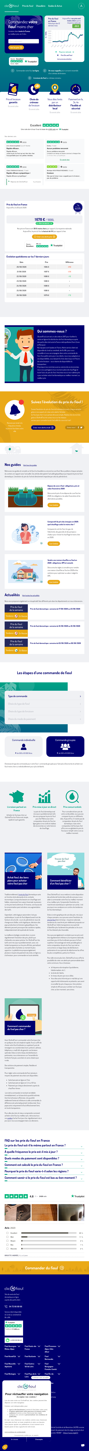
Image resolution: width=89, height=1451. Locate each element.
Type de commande (17, 696)
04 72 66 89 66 (15, 1306)
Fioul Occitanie (30, 1356)
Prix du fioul (27, 5)
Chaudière (40, 5)
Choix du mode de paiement (22, 718)
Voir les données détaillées (64, 59)
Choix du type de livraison (21, 711)
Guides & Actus (55, 5)
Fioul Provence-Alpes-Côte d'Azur (51, 1349)
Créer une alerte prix (44, 237)
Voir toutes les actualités (30, 595)
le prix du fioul (23, 894)
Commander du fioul (41, 1267)
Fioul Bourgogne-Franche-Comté (51, 1366)
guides (10, 1118)
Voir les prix (14, 47)
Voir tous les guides (30, 465)
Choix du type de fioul (19, 703)
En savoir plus (13, 106)
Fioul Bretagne (10, 1374)
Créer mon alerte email (41, 427)
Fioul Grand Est (10, 1356)
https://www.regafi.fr (70, 1433)
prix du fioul (51, 920)
